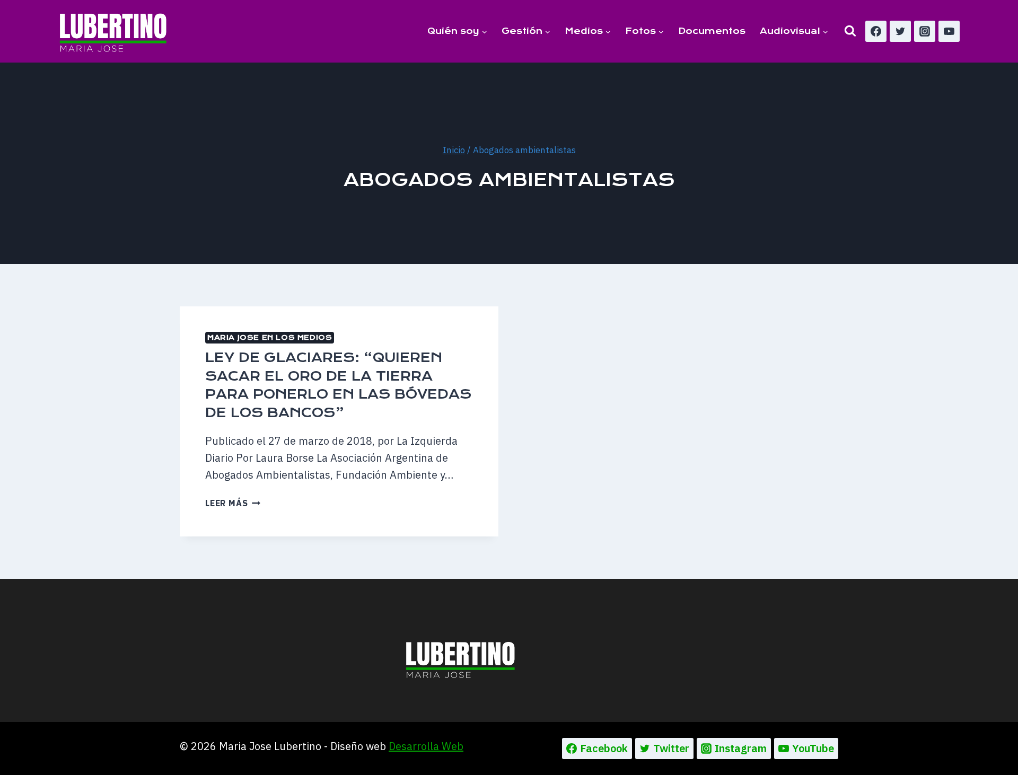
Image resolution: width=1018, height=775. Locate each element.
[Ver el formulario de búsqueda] (850, 31)
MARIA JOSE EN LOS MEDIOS (269, 337)
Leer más (232, 503)
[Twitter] (900, 31)
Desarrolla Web (426, 746)
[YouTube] (949, 31)
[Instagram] (924, 31)
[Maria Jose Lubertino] (113, 30)
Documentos (711, 31)
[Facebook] (876, 31)
